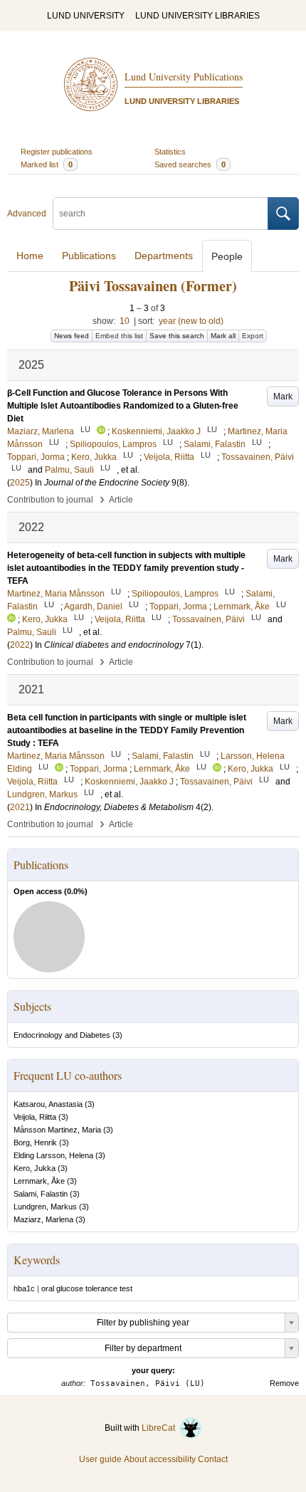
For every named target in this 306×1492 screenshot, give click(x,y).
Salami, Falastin (41, 1193)
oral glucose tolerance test (86, 1288)
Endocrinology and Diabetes (62, 1035)
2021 (20, 807)
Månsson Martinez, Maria (57, 1129)
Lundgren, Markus (45, 1206)
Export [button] (252, 336)
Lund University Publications (184, 76)
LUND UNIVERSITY (86, 16)
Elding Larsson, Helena (53, 1155)
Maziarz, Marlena (43, 1219)
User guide (100, 1459)
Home (29, 255)
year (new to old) (191, 321)
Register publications (57, 151)
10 (125, 321)
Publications (89, 255)
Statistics (170, 151)
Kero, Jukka (35, 1168)
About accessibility (160, 1459)
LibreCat (160, 1428)
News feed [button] (71, 336)
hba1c (24, 1288)
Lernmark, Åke (39, 1181)
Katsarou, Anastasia (48, 1104)
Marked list (47, 164)
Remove (284, 1383)
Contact (213, 1459)
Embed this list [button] (119, 336)
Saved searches (190, 164)
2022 (20, 645)
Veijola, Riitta (35, 1117)
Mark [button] (282, 396)
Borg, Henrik (35, 1142)
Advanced (26, 214)
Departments (163, 255)
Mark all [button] (223, 336)
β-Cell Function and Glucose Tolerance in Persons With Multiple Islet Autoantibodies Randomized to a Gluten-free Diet (122, 406)
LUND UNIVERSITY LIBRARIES (197, 16)
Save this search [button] (176, 336)
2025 (20, 483)
